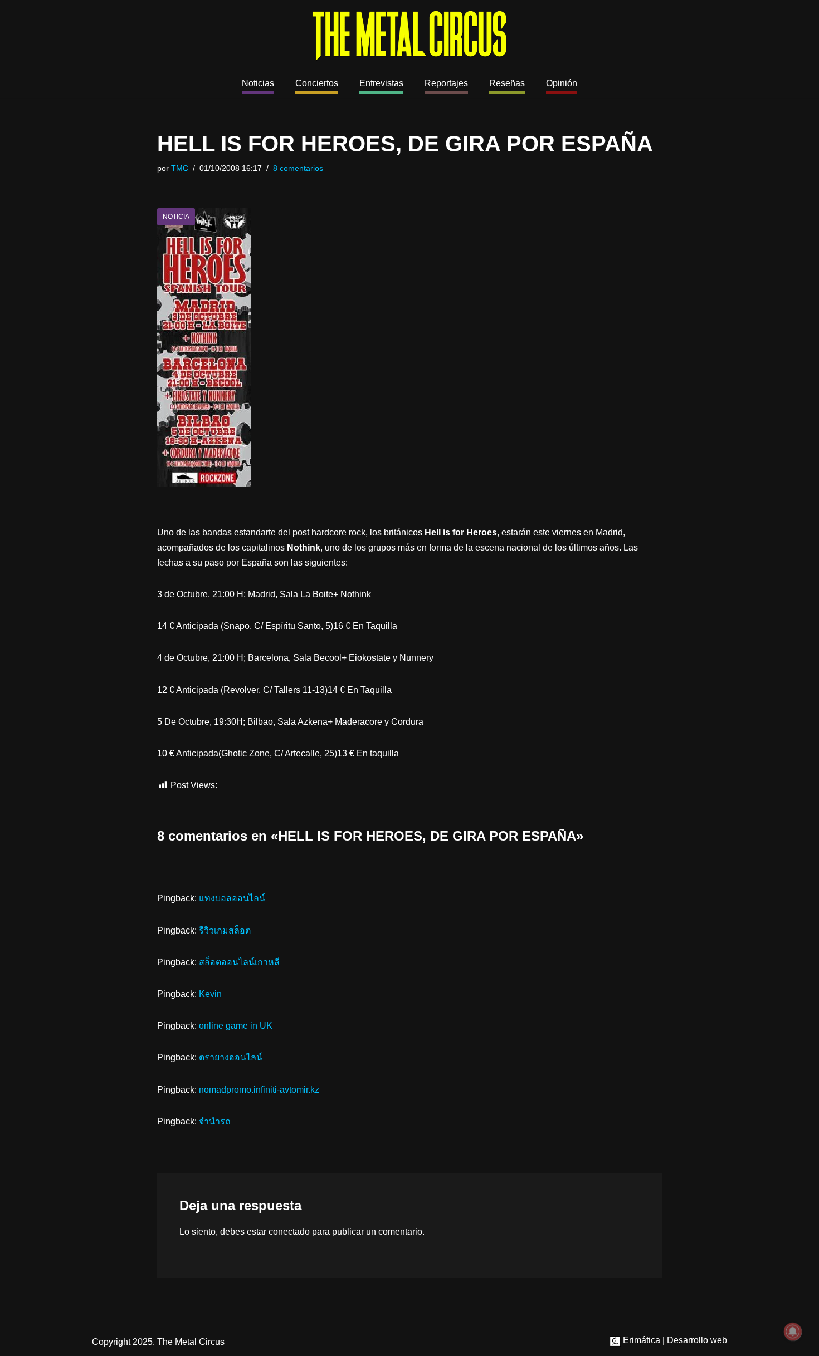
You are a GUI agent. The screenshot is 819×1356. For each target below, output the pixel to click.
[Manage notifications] (793, 1331)
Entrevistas (381, 83)
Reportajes (446, 83)
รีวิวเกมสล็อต (225, 930)
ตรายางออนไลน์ (230, 1057)
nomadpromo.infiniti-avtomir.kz (259, 1089)
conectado (289, 1231)
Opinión (561, 83)
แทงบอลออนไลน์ (232, 898)
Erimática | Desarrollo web (674, 1340)
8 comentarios (298, 168)
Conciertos (316, 83)
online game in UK (235, 1025)
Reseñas (507, 83)
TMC (179, 168)
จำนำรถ (215, 1121)
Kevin (210, 994)
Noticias (258, 83)
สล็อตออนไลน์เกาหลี (239, 962)
